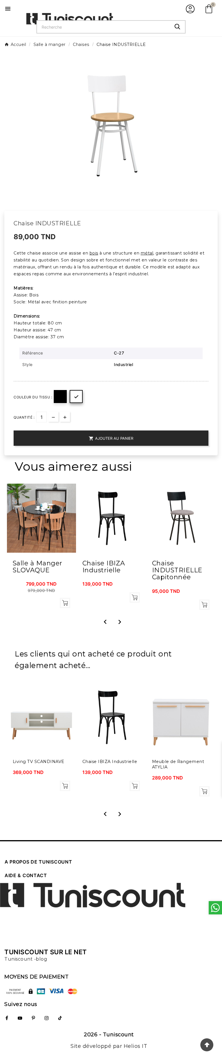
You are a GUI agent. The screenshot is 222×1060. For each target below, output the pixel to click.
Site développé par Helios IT (109, 1046)
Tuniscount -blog (25, 959)
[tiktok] (60, 1018)
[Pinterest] (33, 1018)
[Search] (177, 27)
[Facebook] (6, 1018)
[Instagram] (46, 1018)
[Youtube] (20, 1018)
